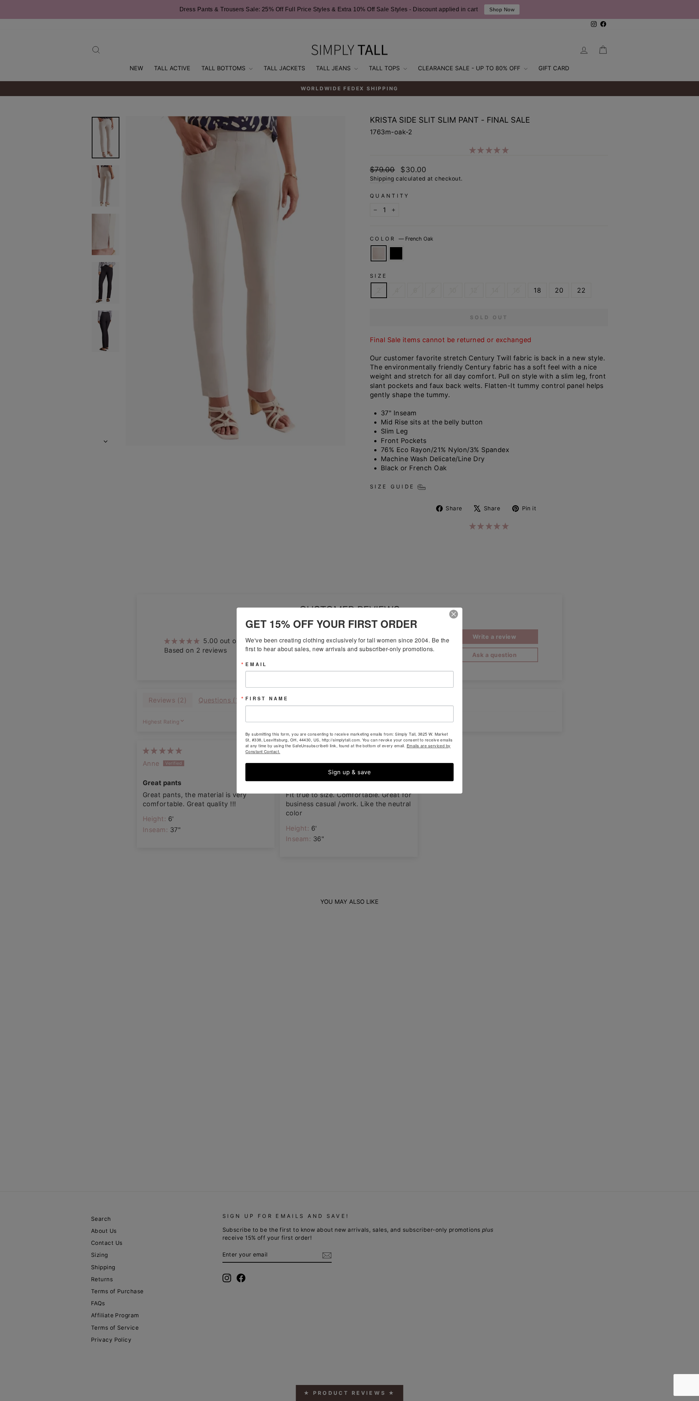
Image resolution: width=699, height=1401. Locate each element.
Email (256, 664)
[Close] (455, 614)
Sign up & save (349, 772)
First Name (266, 699)
